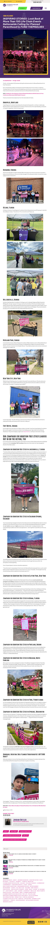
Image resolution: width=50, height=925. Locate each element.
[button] (19, 1)
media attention (26, 431)
